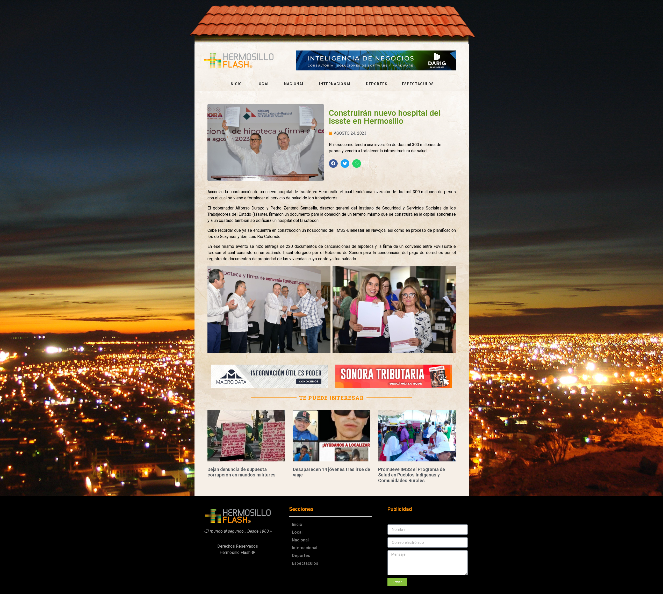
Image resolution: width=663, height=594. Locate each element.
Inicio (235, 84)
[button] (333, 163)
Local (263, 84)
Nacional (294, 84)
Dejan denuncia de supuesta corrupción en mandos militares (241, 472)
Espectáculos (418, 84)
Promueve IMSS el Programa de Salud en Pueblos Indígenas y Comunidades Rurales (411, 475)
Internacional (335, 84)
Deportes (376, 84)
